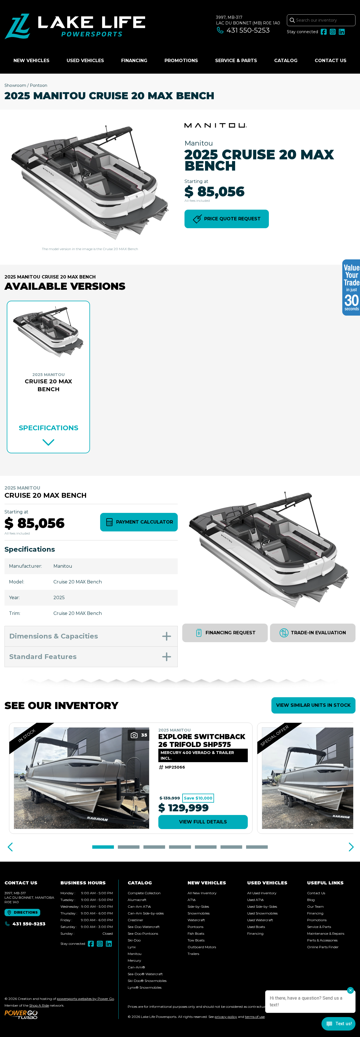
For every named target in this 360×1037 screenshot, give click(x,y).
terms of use (255, 1017)
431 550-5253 (248, 30)
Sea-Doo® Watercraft (145, 974)
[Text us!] (338, 1024)
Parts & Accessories (322, 940)
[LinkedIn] (341, 31)
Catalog (286, 60)
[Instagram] (332, 31)
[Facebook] (323, 31)
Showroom (15, 85)
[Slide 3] (154, 847)
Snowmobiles (199, 913)
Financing (134, 60)
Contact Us (330, 60)
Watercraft (196, 920)
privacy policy (226, 1017)
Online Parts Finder (323, 947)
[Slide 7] (257, 847)
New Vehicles (32, 60)
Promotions (181, 60)
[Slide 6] (231, 847)
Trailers (193, 954)
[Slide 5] (206, 847)
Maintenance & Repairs (325, 933)
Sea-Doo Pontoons (143, 933)
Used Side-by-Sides (262, 906)
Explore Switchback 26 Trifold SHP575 (201, 741)
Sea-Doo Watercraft (144, 927)
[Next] (350, 847)
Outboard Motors (202, 947)
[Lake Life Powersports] (74, 27)
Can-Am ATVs (139, 906)
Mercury (134, 960)
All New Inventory (202, 893)
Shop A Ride (39, 1005)
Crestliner (135, 920)
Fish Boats (196, 933)
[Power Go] (59, 1014)
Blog (311, 900)
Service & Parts (236, 60)
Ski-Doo (134, 940)
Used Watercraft (260, 920)
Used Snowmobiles (262, 913)
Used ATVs (255, 900)
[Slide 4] (180, 847)
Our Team (315, 906)
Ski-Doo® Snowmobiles (147, 981)
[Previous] (10, 847)
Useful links (325, 883)
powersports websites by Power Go (85, 999)
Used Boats (256, 927)
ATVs (191, 900)
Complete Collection (144, 893)
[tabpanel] (86, 913)
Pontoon (38, 85)
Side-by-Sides (198, 906)
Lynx (132, 947)
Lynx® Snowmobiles (144, 987)
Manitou (134, 954)
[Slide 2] (129, 847)
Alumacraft (137, 900)
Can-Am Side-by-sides (146, 913)
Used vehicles (85, 60)
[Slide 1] (103, 847)
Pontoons (195, 927)
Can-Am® (136, 967)
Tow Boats (196, 940)
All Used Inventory (261, 893)
